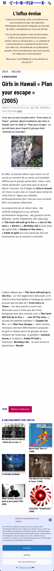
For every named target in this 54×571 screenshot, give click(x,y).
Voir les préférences (27, 562)
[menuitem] (7, 71)
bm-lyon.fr (27, 62)
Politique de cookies (26, 567)
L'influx (5, 72)
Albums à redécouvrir (20, 409)
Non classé (16, 72)
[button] (50, 520)
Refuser (27, 555)
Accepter (27, 548)
